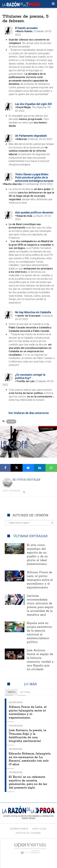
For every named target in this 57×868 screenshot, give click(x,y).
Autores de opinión (30, 515)
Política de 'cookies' (28, 833)
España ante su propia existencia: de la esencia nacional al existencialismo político (39, 632)
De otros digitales (26, 479)
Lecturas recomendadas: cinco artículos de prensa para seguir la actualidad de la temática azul (40, 605)
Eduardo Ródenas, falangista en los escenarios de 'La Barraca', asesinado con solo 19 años (30, 759)
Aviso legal (39, 828)
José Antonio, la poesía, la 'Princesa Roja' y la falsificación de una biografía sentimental (27, 735)
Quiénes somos (19, 828)
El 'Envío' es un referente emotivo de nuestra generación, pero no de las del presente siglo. (28, 782)
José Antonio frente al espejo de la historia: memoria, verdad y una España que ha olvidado (40, 660)
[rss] (24, 492)
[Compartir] (5, 468)
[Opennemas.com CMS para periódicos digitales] (30, 848)
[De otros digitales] (7, 483)
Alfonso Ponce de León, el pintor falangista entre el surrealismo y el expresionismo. (40, 580)
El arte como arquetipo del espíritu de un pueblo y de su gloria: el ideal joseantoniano (37, 554)
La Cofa (11, 421)
